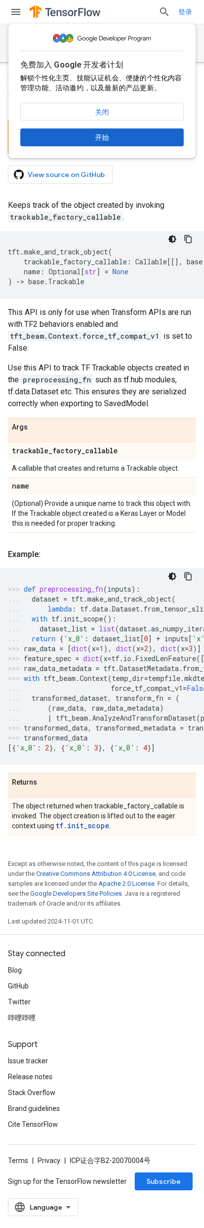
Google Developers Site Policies (76, 893)
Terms (18, 1161)
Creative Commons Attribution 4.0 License (95, 873)
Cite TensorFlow (33, 1124)
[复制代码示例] (188, 239)
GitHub (18, 986)
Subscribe (164, 1181)
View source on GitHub (66, 174)
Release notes (30, 1077)
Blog (15, 970)
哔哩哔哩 (22, 1018)
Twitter (19, 1002)
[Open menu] (16, 12)
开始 (102, 137)
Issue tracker (28, 1061)
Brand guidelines (34, 1108)
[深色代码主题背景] (172, 239)
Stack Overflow (31, 1093)
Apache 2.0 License (126, 883)
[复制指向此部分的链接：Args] (38, 427)
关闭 (102, 112)
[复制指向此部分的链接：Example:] (50, 554)
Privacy (49, 1161)
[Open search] (164, 12)
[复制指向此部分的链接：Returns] (47, 783)
